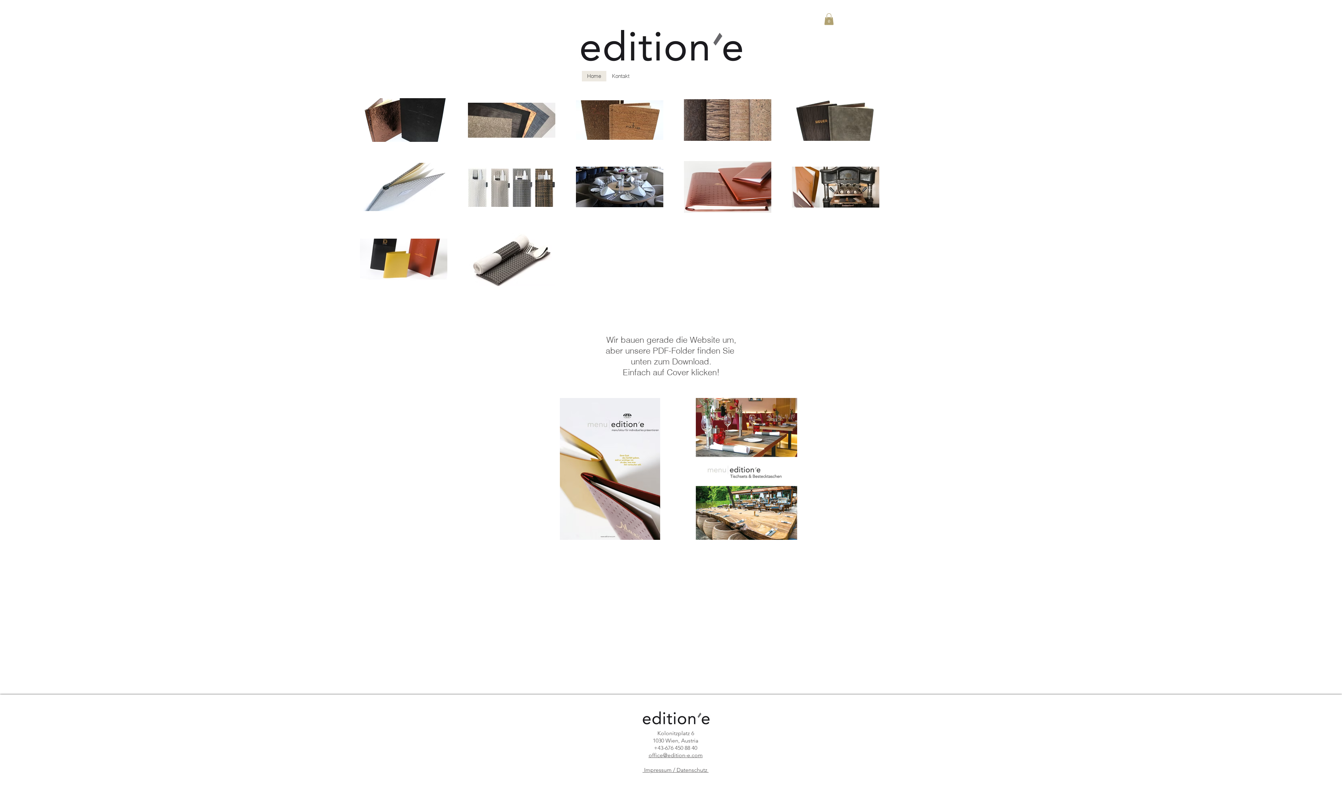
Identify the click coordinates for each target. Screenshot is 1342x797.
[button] (829, 19)
